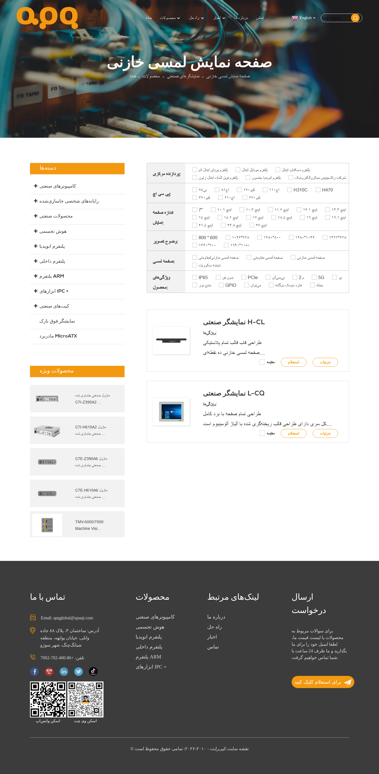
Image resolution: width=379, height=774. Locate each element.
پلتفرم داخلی (52, 261)
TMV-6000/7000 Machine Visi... (89, 525)
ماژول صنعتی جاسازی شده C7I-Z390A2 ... (92, 398)
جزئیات (325, 362)
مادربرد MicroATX (58, 336)
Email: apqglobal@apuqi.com (67, 617)
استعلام (293, 362)
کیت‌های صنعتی (54, 306)
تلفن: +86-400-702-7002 (62, 657)
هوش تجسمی (53, 231)
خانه (149, 17)
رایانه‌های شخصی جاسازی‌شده (69, 201)
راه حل (194, 17)
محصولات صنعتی (56, 216)
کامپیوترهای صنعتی (57, 186)
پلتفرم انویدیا (52, 246)
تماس (260, 17)
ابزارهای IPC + (54, 291)
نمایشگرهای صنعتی (183, 76)
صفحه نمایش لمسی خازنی (228, 76)
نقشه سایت (238, 748)
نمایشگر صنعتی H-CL (234, 323)
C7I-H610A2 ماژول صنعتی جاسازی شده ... (90, 430)
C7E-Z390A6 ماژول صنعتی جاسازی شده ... (91, 462)
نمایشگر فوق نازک (57, 321)
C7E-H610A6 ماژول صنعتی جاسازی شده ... (91, 493)
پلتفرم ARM (51, 276)
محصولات (167, 17)
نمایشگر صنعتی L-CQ (233, 394)
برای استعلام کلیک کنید (317, 682)
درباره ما (241, 17)
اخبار (217, 17)
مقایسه (271, 362)
